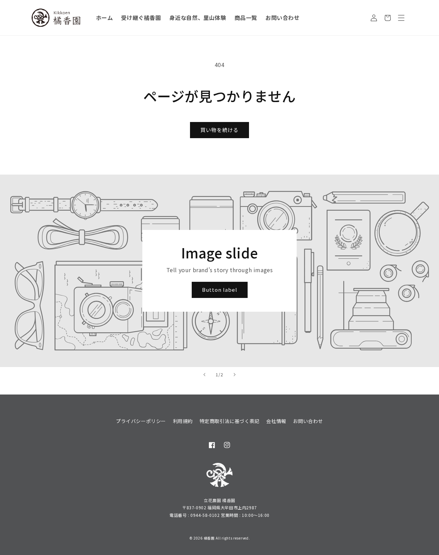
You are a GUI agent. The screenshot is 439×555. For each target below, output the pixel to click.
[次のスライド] (234, 374)
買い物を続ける (219, 129)
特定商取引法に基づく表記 (230, 421)
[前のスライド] (204, 374)
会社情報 (276, 421)
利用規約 (183, 421)
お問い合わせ (308, 421)
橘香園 (209, 538)
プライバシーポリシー (141, 421)
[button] (401, 18)
